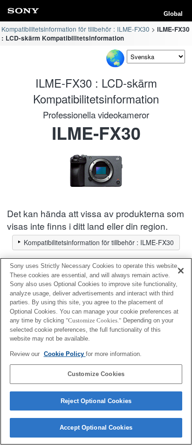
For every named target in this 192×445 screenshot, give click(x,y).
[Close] (181, 270)
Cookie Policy (65, 353)
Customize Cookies (96, 373)
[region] (96, 351)
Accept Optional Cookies (96, 427)
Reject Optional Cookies (96, 400)
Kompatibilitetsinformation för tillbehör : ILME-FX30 (75, 29)
